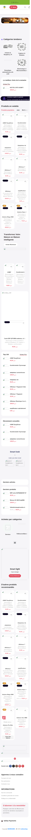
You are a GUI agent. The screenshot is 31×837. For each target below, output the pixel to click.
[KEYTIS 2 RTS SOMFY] (6, 90)
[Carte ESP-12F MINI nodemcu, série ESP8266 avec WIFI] (15, 329)
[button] (14, 542)
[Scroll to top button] (4, 832)
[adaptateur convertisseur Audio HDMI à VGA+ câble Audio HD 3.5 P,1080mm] (6, 441)
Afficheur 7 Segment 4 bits (18, 387)
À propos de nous (6, 778)
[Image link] (10, 761)
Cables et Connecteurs (8, 151)
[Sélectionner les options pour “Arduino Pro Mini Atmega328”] (4, 717)
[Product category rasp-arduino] (7, 49)
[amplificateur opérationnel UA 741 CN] (22, 184)
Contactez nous (5, 784)
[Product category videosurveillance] (22, 528)
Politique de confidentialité (8, 798)
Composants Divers (22, 196)
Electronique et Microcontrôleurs (15, 340)
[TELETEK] (14, 747)
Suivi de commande (6, 792)
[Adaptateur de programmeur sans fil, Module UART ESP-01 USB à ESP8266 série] (22, 139)
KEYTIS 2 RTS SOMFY (17, 87)
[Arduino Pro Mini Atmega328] (8, 714)
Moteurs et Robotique (7, 129)
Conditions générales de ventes (10, 795)
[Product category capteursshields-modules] (22, 49)
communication (7, 149)
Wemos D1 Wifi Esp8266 (17, 500)
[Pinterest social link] (23, 766)
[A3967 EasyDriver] (6, 427)
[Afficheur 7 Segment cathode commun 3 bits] (22, 161)
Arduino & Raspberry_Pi (11, 342)
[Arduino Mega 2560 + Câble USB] (8, 210)
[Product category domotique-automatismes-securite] (7, 67)
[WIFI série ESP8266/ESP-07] (6, 495)
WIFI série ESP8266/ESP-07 (18, 493)
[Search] (25, 7)
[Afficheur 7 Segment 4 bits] (8, 163)
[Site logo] (4, 7)
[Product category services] (7, 529)
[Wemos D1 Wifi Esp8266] (6, 503)
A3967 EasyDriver (15, 424)
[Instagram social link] (16, 766)
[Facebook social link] (10, 766)
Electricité (10, 196)
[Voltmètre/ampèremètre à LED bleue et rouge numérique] (6, 510)
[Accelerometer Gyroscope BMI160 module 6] (6, 434)
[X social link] (13, 766)
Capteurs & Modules (8, 128)
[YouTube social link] (19, 766)
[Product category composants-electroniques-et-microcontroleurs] (22, 65)
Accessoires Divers (8, 193)
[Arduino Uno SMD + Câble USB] (22, 712)
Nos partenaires (5, 781)
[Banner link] (14, 564)
